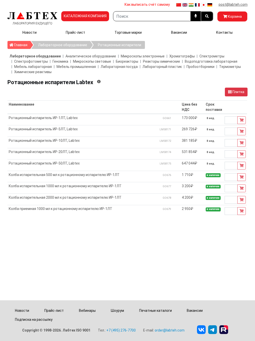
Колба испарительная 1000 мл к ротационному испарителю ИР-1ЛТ (65, 186)
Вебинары (87, 311)
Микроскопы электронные (143, 56)
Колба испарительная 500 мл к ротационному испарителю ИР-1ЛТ (64, 175)
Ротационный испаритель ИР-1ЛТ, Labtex (43, 118)
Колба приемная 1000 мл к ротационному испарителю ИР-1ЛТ (60, 209)
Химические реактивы (33, 72)
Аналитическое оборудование (90, 56)
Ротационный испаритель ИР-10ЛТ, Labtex (44, 141)
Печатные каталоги (155, 311)
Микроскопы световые (92, 61)
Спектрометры (211, 56)
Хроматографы (182, 56)
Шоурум (117, 311)
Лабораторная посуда (119, 67)
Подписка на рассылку (34, 320)
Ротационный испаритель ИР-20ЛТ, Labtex (44, 152)
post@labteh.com (233, 4)
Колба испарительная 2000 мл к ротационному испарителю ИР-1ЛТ (65, 197)
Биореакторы (127, 61)
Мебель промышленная (76, 67)
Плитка (238, 92)
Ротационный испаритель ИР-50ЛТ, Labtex (44, 163)
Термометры (230, 67)
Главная (21, 45)
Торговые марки (128, 32)
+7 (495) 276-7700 (121, 330)
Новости (29, 32)
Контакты (224, 32)
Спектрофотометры (31, 61)
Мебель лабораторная (33, 67)
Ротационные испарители (119, 45)
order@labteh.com (170, 330)
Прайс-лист (75, 32)
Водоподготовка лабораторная (211, 61)
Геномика (60, 61)
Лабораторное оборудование (62, 45)
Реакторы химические (161, 61)
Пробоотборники (200, 67)
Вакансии (179, 32)
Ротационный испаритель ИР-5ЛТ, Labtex (43, 129)
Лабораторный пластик (162, 67)
